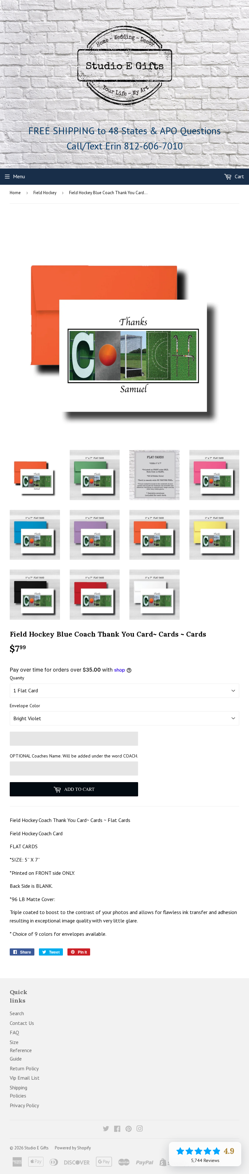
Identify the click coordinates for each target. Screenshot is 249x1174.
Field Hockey (44, 192)
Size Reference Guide (21, 1050)
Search (17, 1013)
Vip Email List (25, 1077)
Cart (238, 176)
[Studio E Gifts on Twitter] (106, 1129)
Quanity (17, 678)
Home (15, 192)
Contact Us (22, 1023)
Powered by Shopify (73, 1148)
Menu (19, 176)
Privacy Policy (24, 1105)
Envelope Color (25, 706)
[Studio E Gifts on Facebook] (117, 1129)
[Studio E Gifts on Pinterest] (128, 1129)
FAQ (14, 1032)
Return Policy (24, 1068)
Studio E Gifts (36, 1148)
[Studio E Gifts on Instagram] (139, 1129)
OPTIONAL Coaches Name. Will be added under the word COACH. (74, 756)
